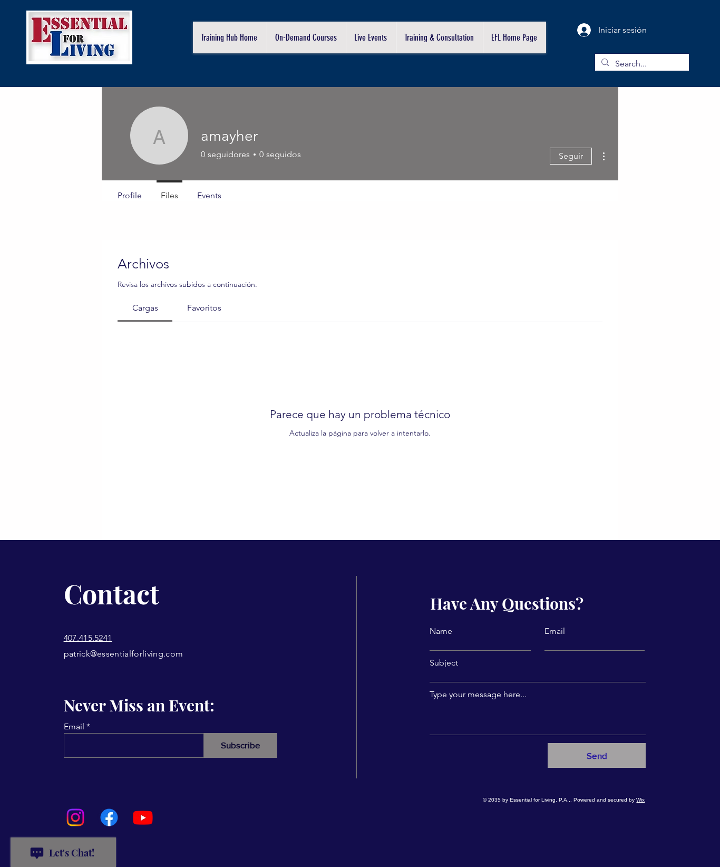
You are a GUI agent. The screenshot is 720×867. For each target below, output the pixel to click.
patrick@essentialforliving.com (123, 654)
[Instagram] (75, 817)
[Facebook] (109, 817)
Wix (640, 800)
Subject (444, 663)
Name (441, 631)
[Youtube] (142, 817)
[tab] (145, 308)
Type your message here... (478, 694)
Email (74, 726)
